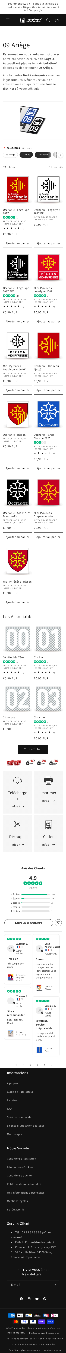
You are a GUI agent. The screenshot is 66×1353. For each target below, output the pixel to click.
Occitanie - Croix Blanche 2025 (44, 436)
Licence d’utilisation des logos (25, 1125)
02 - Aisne (9, 717)
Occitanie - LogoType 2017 (16, 211)
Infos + (15, 806)
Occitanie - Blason (14, 434)
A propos (12, 1083)
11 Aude (26, 154)
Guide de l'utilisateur (20, 1091)
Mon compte (14, 1134)
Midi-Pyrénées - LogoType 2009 (44, 289)
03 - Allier (40, 717)
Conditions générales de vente (24, 1350)
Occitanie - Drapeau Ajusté (46, 367)
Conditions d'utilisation (21, 1158)
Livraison (12, 1100)
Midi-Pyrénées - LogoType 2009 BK (14, 367)
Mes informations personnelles (26, 1192)
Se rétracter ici (16, 1209)
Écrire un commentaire (28, 922)
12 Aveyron (43, 154)
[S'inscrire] (54, 1284)
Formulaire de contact (39, 1242)
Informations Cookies (20, 1167)
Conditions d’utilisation (51, 1338)
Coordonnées (48, 1344)
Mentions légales (17, 1201)
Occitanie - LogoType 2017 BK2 (16, 289)
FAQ (9, 1108)
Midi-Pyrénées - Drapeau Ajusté (44, 514)
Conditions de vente (19, 1175)
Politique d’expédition (26, 1344)
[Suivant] (60, 155)
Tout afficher (33, 749)
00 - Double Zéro (13, 657)
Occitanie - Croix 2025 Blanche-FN (17, 514)
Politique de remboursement (44, 1333)
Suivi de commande (19, 1117)
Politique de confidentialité (24, 1184)
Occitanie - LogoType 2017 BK (47, 211)
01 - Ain (38, 657)
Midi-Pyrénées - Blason (17, 581)
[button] (8, 20)
